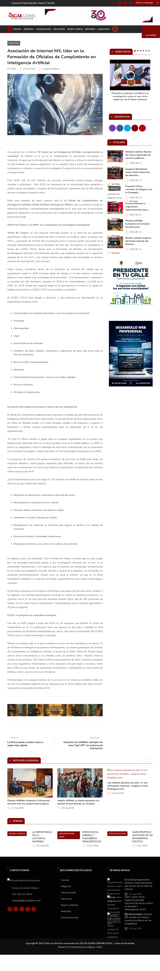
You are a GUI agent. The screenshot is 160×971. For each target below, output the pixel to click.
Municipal (114, 154)
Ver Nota (115, 167)
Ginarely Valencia (17, 834)
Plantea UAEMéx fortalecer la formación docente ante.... (137, 223)
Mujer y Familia (75, 29)
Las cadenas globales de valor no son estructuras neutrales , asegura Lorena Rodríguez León (127, 785)
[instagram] (33, 909)
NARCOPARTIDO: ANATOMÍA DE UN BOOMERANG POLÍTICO (142, 837)
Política (114, 171)
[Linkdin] (131, 3)
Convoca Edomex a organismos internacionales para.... (137, 206)
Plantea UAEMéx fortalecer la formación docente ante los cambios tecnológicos (28, 802)
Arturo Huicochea (117, 834)
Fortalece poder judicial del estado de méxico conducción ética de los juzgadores (138, 918)
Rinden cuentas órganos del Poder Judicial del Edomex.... (138, 241)
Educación (59, 29)
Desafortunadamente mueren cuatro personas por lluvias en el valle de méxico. (138, 884)
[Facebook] (120, 3)
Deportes (90, 29)
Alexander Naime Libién (66, 835)
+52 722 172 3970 (22, 894)
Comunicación (43, 29)
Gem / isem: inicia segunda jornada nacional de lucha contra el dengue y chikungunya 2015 (139, 903)
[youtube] (27, 909)
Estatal (113, 206)
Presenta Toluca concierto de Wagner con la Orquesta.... (138, 189)
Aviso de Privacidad (124, 943)
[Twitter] (125, 3)
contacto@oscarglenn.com (26, 900)
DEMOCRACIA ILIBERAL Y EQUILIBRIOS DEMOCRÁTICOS (91, 837)
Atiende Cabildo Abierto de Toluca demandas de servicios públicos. (138, 155)
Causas (17, 29)
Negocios (29, 29)
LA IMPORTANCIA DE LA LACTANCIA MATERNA (42, 837)
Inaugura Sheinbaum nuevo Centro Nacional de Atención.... (137, 172)
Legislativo (104, 29)
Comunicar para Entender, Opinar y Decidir (33, 3)
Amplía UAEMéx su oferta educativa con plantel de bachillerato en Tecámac (78, 802)
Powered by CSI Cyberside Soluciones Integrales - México (80, 947)
